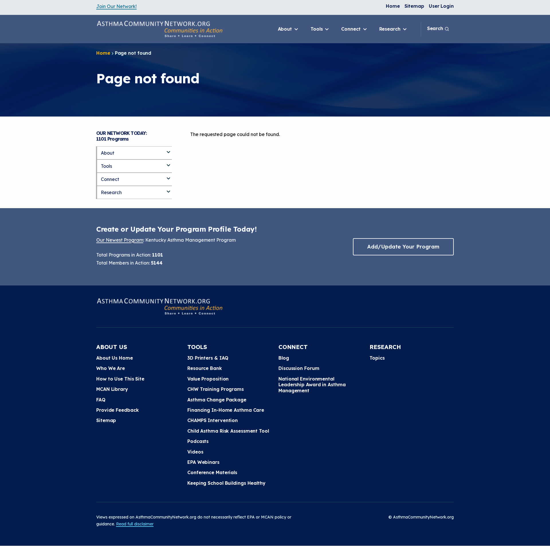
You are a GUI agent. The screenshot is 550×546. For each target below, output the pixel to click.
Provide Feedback (117, 410)
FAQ (100, 400)
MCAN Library (112, 389)
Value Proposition (208, 379)
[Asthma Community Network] (159, 28)
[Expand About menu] (168, 149)
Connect (351, 29)
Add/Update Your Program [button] (403, 246)
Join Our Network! (116, 6)
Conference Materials (212, 472)
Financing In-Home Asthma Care (225, 410)
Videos (195, 452)
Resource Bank (204, 368)
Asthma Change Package (216, 400)
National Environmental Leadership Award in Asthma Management (311, 384)
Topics (377, 358)
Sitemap (414, 6)
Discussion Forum (298, 368)
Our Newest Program (119, 240)
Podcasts (198, 441)
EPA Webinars (203, 462)
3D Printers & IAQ (207, 358)
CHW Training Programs (215, 389)
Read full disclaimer (135, 524)
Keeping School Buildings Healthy (226, 483)
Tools (317, 29)
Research (390, 29)
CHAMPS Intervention (212, 420)
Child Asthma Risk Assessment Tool (228, 431)
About (285, 29)
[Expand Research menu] (168, 189)
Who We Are (110, 368)
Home (393, 6)
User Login (441, 6)
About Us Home (114, 358)
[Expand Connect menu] (168, 176)
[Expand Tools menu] (168, 162)
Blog (283, 358)
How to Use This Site (120, 379)
